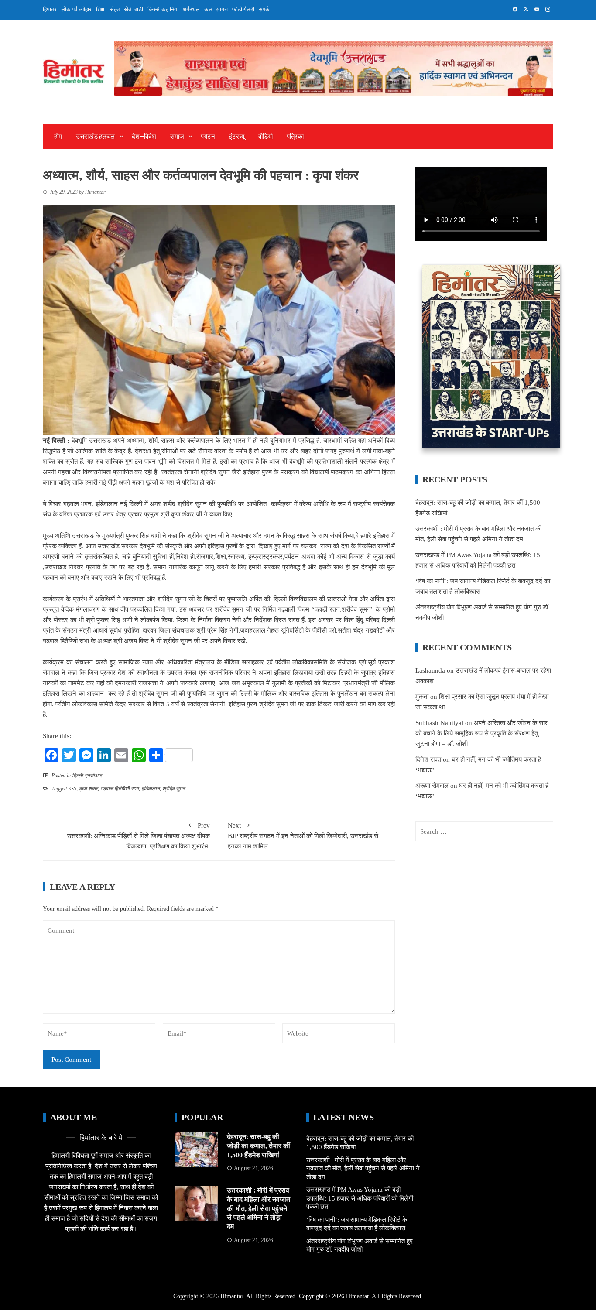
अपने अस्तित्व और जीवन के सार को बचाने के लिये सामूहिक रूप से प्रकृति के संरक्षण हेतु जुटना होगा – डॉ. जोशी (481, 733)
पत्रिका (295, 136)
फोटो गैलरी (243, 9)
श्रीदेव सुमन (173, 789)
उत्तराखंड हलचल (95, 136)
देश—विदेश (144, 136)
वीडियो (265, 136)
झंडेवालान (150, 789)
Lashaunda (430, 670)
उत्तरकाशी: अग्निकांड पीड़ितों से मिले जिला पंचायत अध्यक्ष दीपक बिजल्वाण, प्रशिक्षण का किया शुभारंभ (138, 836)
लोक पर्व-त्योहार (76, 9)
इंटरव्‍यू (236, 136)
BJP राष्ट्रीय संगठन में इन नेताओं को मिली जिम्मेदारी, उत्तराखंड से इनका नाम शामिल (303, 836)
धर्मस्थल (191, 9)
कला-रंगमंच (216, 9)
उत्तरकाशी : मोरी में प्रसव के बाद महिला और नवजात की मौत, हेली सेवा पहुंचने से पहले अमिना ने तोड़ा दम (258, 1208)
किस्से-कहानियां (162, 9)
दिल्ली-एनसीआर (87, 776)
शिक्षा (101, 9)
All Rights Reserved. (397, 1296)
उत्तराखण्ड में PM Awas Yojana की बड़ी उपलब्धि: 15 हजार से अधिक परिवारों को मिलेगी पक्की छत (359, 1198)
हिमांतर (50, 9)
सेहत (115, 9)
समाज (177, 136)
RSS (72, 789)
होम (58, 136)
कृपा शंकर (88, 789)
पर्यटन (208, 136)
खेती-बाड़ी (133, 9)
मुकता (421, 696)
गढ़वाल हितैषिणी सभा (119, 789)
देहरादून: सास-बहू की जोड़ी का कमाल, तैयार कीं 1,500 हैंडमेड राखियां (258, 1146)
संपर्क (264, 9)
